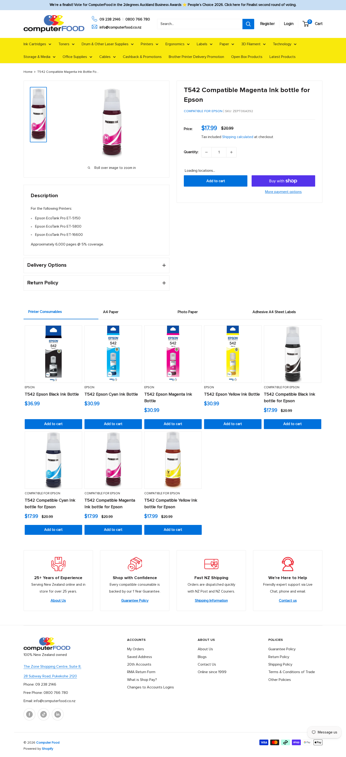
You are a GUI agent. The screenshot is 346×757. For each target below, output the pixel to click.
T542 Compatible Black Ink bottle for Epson (289, 397)
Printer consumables (45, 312)
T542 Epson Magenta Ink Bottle (168, 397)
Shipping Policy (280, 664)
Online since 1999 (212, 672)
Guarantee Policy (135, 600)
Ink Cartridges (35, 44)
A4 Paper (110, 312)
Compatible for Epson (203, 111)
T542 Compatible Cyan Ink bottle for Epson (50, 503)
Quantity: (191, 152)
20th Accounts (139, 664)
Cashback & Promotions (142, 57)
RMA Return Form (141, 672)
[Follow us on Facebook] (29, 714)
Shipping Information (211, 600)
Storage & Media (37, 57)
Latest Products (283, 57)
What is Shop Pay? (142, 680)
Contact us (288, 600)
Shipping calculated (237, 137)
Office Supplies (75, 57)
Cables (105, 57)
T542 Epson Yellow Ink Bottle (232, 394)
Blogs (202, 657)
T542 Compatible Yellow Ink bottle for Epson (170, 503)
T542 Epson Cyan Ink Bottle (111, 394)
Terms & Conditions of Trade (291, 672)
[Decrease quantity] (206, 152)
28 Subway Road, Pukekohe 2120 (50, 676)
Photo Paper (188, 312)
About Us (58, 600)
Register (267, 24)
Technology (282, 44)
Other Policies (279, 680)
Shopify (47, 748)
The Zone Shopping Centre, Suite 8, (52, 666)
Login (289, 24)
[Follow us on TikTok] (43, 714)
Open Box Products (246, 57)
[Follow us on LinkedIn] (58, 714)
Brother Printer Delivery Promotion (196, 57)
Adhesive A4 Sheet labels (274, 312)
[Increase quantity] (231, 152)
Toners (63, 44)
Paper (224, 44)
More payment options (283, 192)
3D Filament (251, 44)
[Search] (248, 24)
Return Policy (278, 657)
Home (28, 72)
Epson (30, 387)
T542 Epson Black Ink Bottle (52, 394)
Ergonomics (175, 44)
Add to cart (215, 181)
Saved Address (139, 657)
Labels (202, 44)
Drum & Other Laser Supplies (105, 44)
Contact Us (207, 664)
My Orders (135, 649)
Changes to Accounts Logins (150, 687)
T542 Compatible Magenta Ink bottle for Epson (109, 503)
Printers (147, 44)
